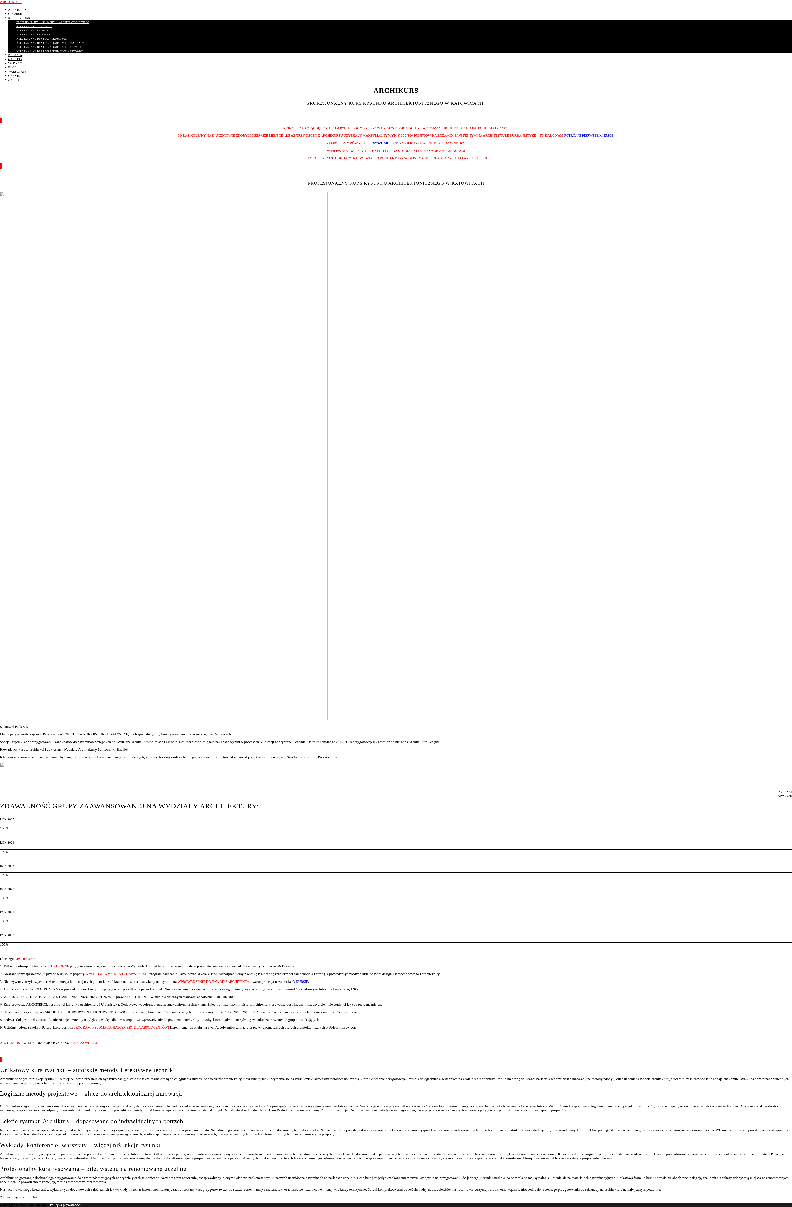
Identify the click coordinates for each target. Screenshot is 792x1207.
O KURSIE (300, 982)
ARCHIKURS (11, 2)
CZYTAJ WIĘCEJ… (86, 1043)
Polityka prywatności (65, 1205)
